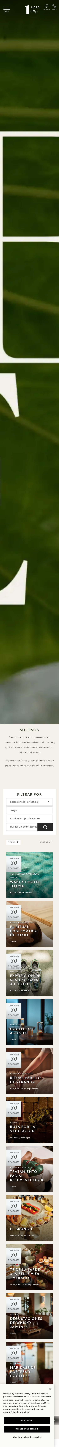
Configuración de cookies (27, 1437)
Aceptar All (27, 1420)
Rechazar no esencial (27, 1429)
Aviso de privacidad (20, 1412)
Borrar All (46, 842)
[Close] (50, 1389)
